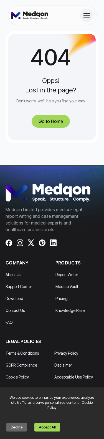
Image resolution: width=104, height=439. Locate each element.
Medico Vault (66, 286)
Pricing (61, 298)
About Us (13, 274)
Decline (16, 427)
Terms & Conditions (22, 353)
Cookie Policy (17, 377)
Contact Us (15, 310)
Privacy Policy (66, 353)
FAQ (9, 322)
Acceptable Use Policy (73, 377)
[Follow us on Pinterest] (42, 242)
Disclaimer (63, 365)
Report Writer (66, 274)
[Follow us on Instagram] (20, 242)
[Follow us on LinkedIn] (53, 242)
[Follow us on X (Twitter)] (31, 242)
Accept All (47, 427)
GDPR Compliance (21, 365)
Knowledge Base (70, 310)
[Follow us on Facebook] (9, 242)
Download (14, 298)
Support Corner (19, 286)
